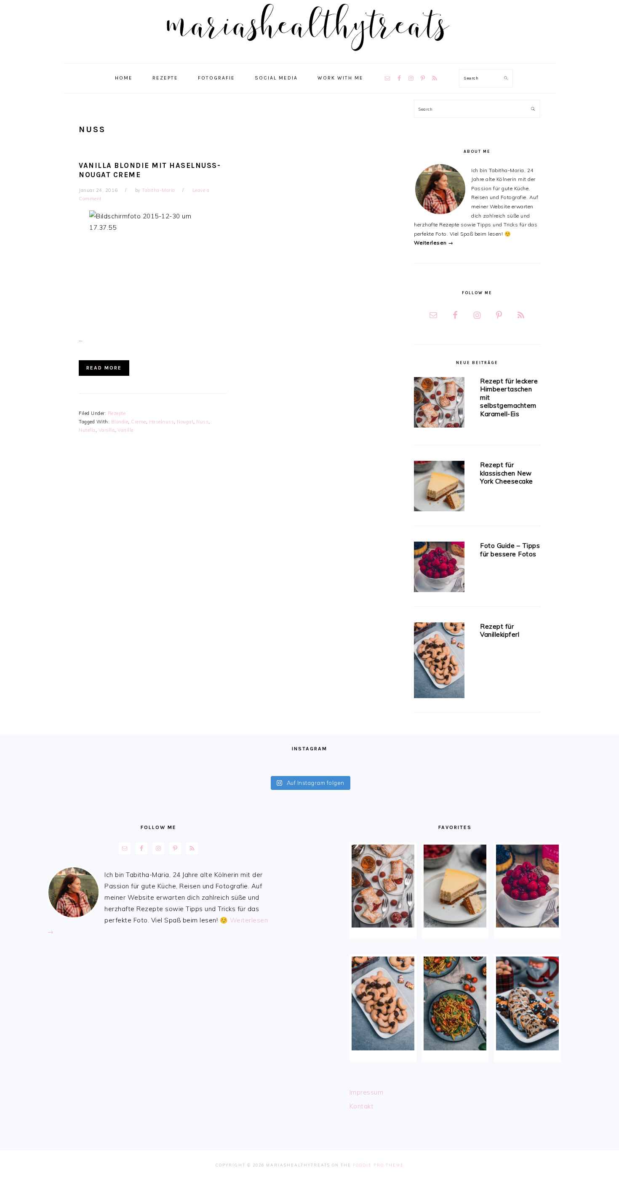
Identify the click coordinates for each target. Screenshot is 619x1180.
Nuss (202, 422)
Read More (104, 368)
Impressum (367, 1092)
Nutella (87, 430)
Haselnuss (161, 422)
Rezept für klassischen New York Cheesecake (506, 473)
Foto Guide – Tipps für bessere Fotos (510, 550)
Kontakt (362, 1106)
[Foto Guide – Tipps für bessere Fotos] (439, 568)
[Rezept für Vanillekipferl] (439, 661)
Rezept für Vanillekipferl (499, 630)
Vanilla (107, 430)
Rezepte (117, 413)
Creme (138, 422)
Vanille (125, 430)
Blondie (119, 422)
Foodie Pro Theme (378, 1165)
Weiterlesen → (434, 242)
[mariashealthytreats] (309, 54)
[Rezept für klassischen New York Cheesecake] (439, 487)
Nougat (185, 422)
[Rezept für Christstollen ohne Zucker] (527, 1003)
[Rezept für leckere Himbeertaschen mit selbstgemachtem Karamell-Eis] (439, 404)
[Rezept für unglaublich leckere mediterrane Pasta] (455, 1003)
